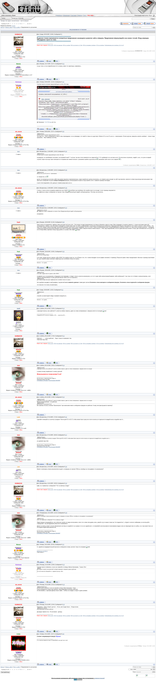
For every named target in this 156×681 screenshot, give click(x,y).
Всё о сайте (17, 27)
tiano (18, 151)
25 (29, 23)
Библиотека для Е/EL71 (42, 551)
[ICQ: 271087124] (49, 333)
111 (62, 289)
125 (63, 634)
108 (63, 222)
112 (64, 308)
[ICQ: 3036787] (56, 664)
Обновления (66, 15)
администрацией (100, 678)
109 (63, 251)
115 (64, 397)
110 (63, 270)
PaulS (18, 222)
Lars (18, 466)
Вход (150, 15)
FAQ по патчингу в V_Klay (76, 45)
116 (66, 417)
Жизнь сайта (8, 27)
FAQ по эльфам (66, 45)
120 (66, 512)
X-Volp (18, 634)
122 (64, 564)
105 (66, 170)
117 (66, 435)
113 (64, 336)
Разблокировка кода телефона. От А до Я (114, 45)
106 (66, 188)
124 (64, 604)
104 (66, 151)
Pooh (18, 251)
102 (63, 81)
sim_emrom (18, 131)
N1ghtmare (18, 81)
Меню (3, 18)
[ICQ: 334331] (56, 129)
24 (27, 23)
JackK (18, 308)
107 (66, 207)
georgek (13, 25)
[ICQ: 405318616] (49, 267)
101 (63, 63)
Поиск (84, 15)
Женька (18, 544)
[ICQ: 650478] (56, 61)
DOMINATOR (18, 34)
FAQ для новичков (58, 45)
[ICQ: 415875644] (56, 394)
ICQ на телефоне (100, 45)
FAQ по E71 (50, 45)
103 (63, 131)
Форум (2, 27)
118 (66, 466)
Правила (79, 15)
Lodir (18, 417)
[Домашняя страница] (49, 61)
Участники (73, 15)
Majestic (18, 63)
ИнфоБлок (59, 15)
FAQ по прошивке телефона (89, 45)
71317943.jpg (47, 122)
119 (66, 483)
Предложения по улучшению (29, 27)
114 (64, 365)
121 (63, 544)
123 (64, 584)
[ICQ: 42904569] (56, 79)
